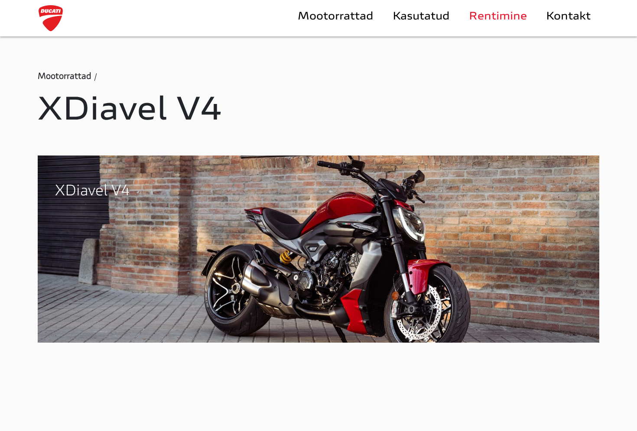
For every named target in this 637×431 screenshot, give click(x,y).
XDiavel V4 (92, 191)
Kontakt (568, 17)
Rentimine (498, 17)
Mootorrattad (336, 17)
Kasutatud (421, 17)
